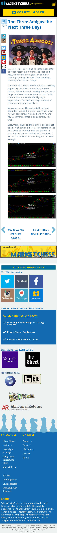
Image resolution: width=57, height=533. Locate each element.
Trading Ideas (10, 479)
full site (34, 532)
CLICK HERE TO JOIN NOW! (20, 316)
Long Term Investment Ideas (8, 459)
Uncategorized (10, 484)
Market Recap (9, 467)
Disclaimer (28, 449)
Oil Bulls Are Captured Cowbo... (16, 234)
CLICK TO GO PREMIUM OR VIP (28, 267)
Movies (6, 475)
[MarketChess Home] (22, 3)
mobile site (24, 532)
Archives (27, 441)
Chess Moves (9, 441)
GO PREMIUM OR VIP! (31, 12)
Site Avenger (39, 530)
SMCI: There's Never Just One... (41, 232)
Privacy (26, 453)
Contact (26, 445)
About (26, 457)
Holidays (7, 445)
